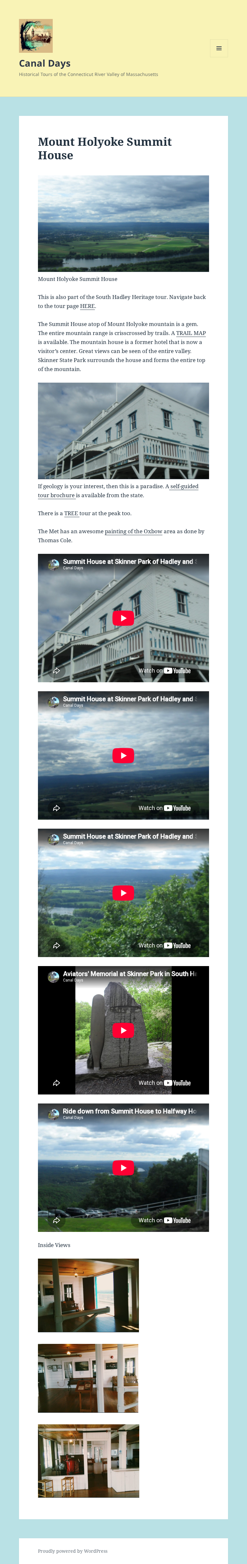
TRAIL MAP (191, 333)
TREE (71, 513)
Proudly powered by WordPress (72, 1551)
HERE (87, 306)
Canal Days (44, 63)
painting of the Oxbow (133, 531)
